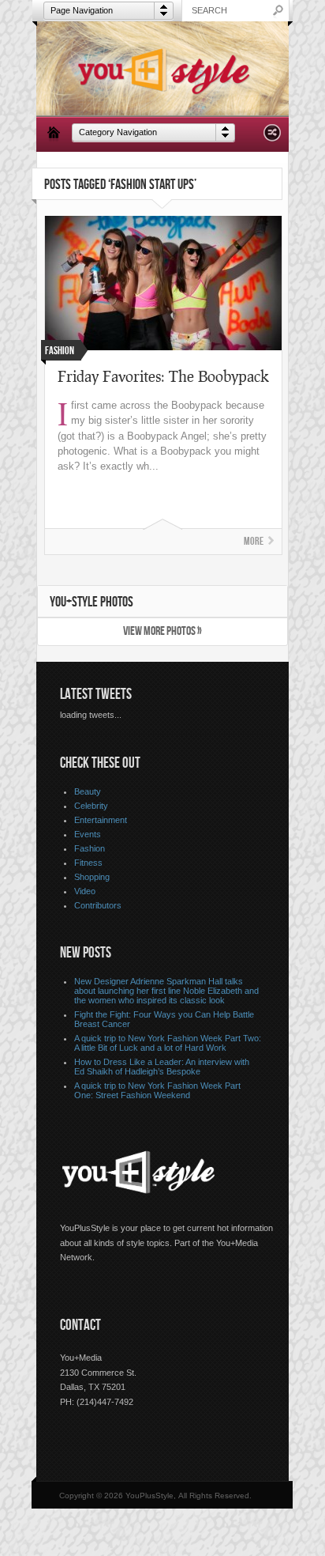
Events (87, 834)
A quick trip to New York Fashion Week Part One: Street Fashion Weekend (157, 1090)
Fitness (88, 862)
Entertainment (100, 820)
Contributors (97, 905)
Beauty (87, 791)
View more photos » (162, 631)
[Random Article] (272, 137)
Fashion (89, 848)
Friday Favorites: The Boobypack (163, 376)
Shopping (92, 877)
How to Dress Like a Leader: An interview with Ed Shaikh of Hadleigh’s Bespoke (161, 1066)
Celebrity (91, 805)
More (253, 541)
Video (84, 891)
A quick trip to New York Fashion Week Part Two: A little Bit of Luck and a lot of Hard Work (167, 1042)
